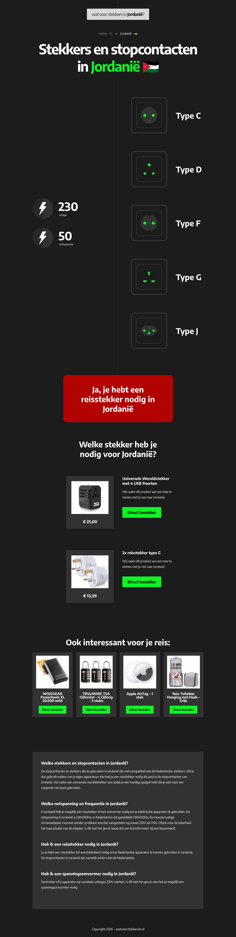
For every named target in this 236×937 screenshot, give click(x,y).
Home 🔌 (106, 33)
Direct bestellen (142, 512)
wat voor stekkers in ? (118, 14)
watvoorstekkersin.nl (130, 929)
